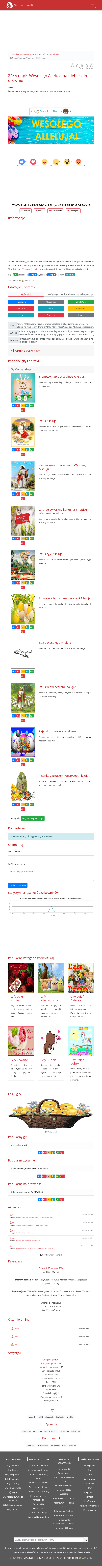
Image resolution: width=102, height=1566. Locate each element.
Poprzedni (44, 111)
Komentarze (56, 210)
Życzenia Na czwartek (38, 1465)
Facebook (21, 302)
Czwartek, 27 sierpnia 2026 (51, 1268)
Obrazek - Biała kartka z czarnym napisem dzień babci (32, 1225)
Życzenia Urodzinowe (38, 1470)
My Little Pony (43, 1445)
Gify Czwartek (20, 1060)
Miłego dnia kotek (19, 1145)
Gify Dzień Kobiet (18, 998)
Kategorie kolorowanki (49, 1367)
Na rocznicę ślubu (50, 1431)
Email (80, 315)
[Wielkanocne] (51, 978)
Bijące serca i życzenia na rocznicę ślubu (29, 1168)
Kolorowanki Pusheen (64, 1511)
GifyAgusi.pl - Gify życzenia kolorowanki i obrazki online (51, 1557)
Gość (13, 1215)
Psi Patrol (72, 1445)
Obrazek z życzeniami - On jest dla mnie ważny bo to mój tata (34, 1248)
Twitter (51, 308)
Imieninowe (75, 1431)
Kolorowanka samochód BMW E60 (27, 1192)
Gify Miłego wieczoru (12, 1505)
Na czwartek (26, 1431)
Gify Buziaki (49, 1060)
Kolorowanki (89, 1479)
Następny (58, 111)
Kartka (40, 210)
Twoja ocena (14, 851)
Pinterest (51, 315)
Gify (89, 1470)
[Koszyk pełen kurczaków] (51, 1114)
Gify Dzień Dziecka (77, 998)
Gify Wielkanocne (49, 998)
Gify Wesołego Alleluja (32, 818)
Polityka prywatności (89, 1505)
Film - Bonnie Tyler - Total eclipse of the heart (29, 1233)
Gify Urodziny (12, 1483)
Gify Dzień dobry (77, 1061)
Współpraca (89, 1501)
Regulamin (89, 1492)
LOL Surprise (55, 1445)
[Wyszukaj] (85, 1539)
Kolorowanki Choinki (63, 1515)
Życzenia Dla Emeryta (38, 1512)
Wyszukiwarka (89, 1510)
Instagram (21, 308)
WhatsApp (81, 302)
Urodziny (70, 1417)
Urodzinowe (37, 1431)
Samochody (30, 1445)
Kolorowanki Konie (64, 1485)
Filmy (89, 1488)
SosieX (17, 1336)
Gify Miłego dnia (12, 1474)
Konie (64, 1445)
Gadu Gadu (81, 308)
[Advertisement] (51, 29)
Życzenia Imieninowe (38, 1487)
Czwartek (31, 1417)
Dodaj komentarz (18, 885)
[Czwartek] (21, 1041)
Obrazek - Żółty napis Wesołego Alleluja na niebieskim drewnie (34, 1217)
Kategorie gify (48, 1359)
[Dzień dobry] (81, 1041)
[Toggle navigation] (92, 5)
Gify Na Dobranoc (12, 1488)
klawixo (17, 1328)
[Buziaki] (51, 1041)
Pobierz (26, 210)
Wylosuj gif (52, 1132)
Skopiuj (27, 294)
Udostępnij (74, 210)
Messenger (51, 302)
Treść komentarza (16, 864)
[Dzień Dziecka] (81, 978)
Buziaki (40, 1417)
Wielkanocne (64, 1431)
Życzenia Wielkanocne (38, 1482)
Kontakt (89, 1496)
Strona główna (89, 1465)
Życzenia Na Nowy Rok (38, 1517)
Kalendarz (89, 1483)
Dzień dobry (60, 1417)
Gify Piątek (13, 1492)
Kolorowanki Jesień (64, 1528)
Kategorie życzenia (49, 1363)
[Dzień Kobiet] (21, 978)
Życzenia (89, 1474)
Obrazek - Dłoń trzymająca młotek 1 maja (28, 1240)
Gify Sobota (12, 1509)
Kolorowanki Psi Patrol (63, 1498)
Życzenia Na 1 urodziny (38, 1491)
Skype (21, 315)
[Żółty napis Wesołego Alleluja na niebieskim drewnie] (51, 130)
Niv (16, 1344)
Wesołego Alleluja (30, 269)
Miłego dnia (49, 1417)
